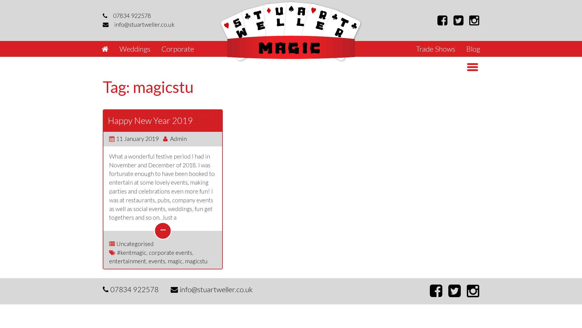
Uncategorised (135, 243)
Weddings (134, 48)
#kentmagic (131, 252)
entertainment (127, 261)
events (157, 261)
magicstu (196, 261)
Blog (473, 48)
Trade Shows (435, 48)
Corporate (177, 48)
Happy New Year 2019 (150, 120)
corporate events (170, 252)
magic (175, 261)
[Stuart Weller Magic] (291, 31)
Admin (178, 138)
